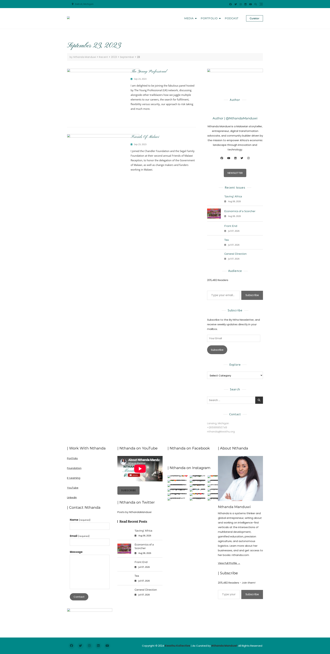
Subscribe (252, 295)
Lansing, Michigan (218, 423)
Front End (230, 226)
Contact (79, 597)
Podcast (232, 18)
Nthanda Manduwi (234, 507)
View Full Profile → (229, 563)
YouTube (72, 487)
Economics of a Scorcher (239, 211)
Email (80, 536)
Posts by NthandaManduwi (134, 512)
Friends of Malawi (145, 136)
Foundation (74, 468)
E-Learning (73, 478)
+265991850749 (217, 427)
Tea (226, 239)
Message (76, 552)
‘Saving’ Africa (233, 196)
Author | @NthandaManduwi (235, 118)
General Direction (235, 253)
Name (80, 520)
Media (189, 18)
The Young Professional (148, 71)
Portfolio (209, 18)
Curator (255, 18)
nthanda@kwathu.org (221, 431)
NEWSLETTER (235, 173)
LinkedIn (72, 497)
